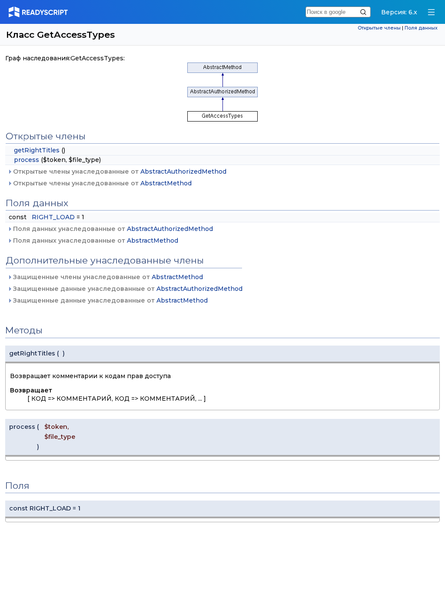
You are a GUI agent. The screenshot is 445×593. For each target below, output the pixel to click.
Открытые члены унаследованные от (118, 171)
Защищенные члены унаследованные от (107, 277)
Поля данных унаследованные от (112, 229)
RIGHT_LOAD (53, 217)
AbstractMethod (166, 183)
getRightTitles (37, 150)
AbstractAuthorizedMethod (183, 171)
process (26, 160)
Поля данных (421, 28)
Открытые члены (379, 28)
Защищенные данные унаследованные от (126, 289)
